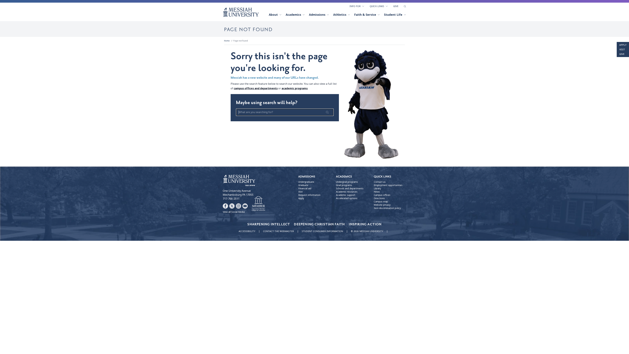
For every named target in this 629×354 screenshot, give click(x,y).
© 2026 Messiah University (367, 231)
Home (227, 40)
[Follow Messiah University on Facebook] (225, 206)
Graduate (303, 185)
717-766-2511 (231, 199)
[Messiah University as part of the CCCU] (258, 203)
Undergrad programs (347, 182)
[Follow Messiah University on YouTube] (245, 206)
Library (377, 188)
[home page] (241, 12)
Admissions (317, 15)
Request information (309, 195)
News (377, 191)
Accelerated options (346, 198)
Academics (293, 15)
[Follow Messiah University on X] (232, 206)
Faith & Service (365, 15)
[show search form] (405, 6)
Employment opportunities (388, 185)
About (273, 15)
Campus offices (382, 195)
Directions (379, 198)
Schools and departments (349, 188)
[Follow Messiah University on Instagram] (238, 206)
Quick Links (377, 6)
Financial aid (304, 188)
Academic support (345, 195)
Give (395, 6)
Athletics (339, 15)
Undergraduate (306, 182)
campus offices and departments (256, 88)
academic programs (295, 88)
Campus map (381, 201)
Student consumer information (322, 231)
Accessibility (247, 231)
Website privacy (382, 204)
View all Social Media (234, 212)
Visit (622, 49)
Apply (622, 45)
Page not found (240, 40)
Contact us (380, 182)
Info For (355, 6)
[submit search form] (327, 112)
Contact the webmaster (278, 231)
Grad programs (344, 185)
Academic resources (346, 191)
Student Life (393, 15)
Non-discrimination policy (387, 208)
